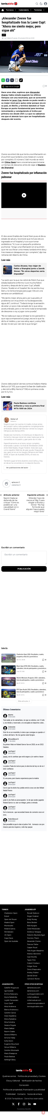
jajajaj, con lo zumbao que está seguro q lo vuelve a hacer (23, 757)
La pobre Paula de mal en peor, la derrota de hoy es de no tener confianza (24, 767)
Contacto (21, 1094)
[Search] (36, 3)
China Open (10, 162)
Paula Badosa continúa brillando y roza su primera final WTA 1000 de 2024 (29, 406)
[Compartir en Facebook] (7, 80)
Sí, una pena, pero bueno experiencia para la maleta (21, 778)
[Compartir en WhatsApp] (3, 80)
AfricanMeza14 (13, 739)
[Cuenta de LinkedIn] (29, 1104)
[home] (2, 10)
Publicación (24, 569)
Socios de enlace (34, 1094)
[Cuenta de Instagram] (24, 1104)
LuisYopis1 (12, 751)
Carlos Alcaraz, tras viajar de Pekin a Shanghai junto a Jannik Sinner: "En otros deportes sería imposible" (29, 270)
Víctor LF (10, 38)
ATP (3, 35)
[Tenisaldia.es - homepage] (9, 4)
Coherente (11, 727)
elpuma (10, 715)
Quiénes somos (9, 1076)
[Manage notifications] (43, 1112)
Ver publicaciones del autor (17, 468)
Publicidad (11, 1094)
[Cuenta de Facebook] (18, 1104)
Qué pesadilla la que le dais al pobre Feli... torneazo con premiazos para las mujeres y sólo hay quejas (23, 825)
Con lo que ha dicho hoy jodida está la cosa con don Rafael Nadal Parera (23, 789)
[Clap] (6, 484)
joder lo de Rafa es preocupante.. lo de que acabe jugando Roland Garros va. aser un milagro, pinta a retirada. (23, 801)
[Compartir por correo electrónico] (16, 80)
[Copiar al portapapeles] (21, 80)
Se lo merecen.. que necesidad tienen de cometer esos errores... (23, 813)
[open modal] (45, 3)
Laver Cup (16, 100)
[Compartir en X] (12, 80)
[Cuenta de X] (13, 1104)
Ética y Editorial (13, 1081)
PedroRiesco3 (13, 819)
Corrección (24, 1085)
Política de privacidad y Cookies (32, 1076)
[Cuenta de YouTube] (34, 1104)
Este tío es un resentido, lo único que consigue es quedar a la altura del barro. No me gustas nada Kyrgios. (24, 733)
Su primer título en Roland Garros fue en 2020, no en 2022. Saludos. (23, 745)
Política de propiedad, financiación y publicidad (24, 1090)
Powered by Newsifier (24, 1109)
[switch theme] (41, 3)
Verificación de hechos (32, 1081)
